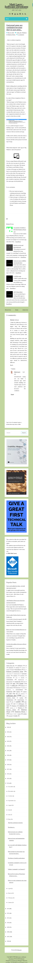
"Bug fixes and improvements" (15, 822)
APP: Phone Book (18, 292)
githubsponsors (21, 679)
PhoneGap (17, 687)
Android (17, 667)
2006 (8, 941)
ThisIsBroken (9, 700)
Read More (18, 241)
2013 (8, 908)
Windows (14, 706)
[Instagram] (20, 14)
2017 (8, 769)
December (10, 786)
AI (26, 665)
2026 (8, 727)
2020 (8, 755)
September (11, 800)
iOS (24, 681)
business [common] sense (14, 671)
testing (21, 698)
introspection (9, 681)
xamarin (10, 716)
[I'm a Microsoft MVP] (12, 14)
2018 (8, 764)
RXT (17, 693)
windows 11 (12, 707)
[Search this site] (25, 14)
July (9, 810)
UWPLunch (21, 704)
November (11, 791)
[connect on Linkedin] (17, 14)
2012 (8, 913)
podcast (23, 687)
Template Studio (10, 698)
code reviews (9, 673)
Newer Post (8, 309)
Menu (7, 19)
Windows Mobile (11, 710)
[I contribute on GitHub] (9, 14)
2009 (8, 927)
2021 (8, 750)
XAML (15, 716)
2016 (8, 774)
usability (18, 702)
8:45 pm (17, 320)
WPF (15, 713)
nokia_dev (19, 32)
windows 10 (23, 706)
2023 (8, 741)
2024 (8, 736)
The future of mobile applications (16, 858)
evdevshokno (9, 679)
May (9, 819)
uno (12, 701)
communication (17, 673)
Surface (23, 695)
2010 (8, 922)
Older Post (25, 309)
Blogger (19, 950)
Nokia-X (23, 685)
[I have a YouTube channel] (15, 14)
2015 (8, 778)
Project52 (9, 691)
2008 (8, 932)
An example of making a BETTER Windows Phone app (20, 229)
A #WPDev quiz (17, 276)
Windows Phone (11, 34)
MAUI (7, 683)
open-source (9, 687)
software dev (11, 695)
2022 (8, 746)
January (10, 902)
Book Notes (18, 669)
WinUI (11, 713)
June (9, 814)
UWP (14, 704)
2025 (8, 732)
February (10, 898)
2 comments (21, 34)
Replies (13, 368)
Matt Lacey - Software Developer (16, 5)
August (10, 805)
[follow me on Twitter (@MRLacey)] (7, 14)
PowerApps (8, 689)
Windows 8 (21, 708)
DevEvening (9, 677)
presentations (19, 689)
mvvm (7, 685)
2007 (8, 936)
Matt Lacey (17, 372)
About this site (10, 665)
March (10, 893)
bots (24, 669)
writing (25, 714)
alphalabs (11, 667)
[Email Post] (7, 218)
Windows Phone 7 (21, 712)
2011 (8, 918)
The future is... (11, 827)
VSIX (7, 706)
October (10, 796)
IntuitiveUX (17, 681)
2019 (8, 760)
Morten (12, 320)
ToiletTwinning (20, 700)
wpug (19, 714)
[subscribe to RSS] (22, 14)
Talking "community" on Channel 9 (16, 869)
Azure (7, 669)
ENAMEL (22, 677)
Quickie (18, 691)
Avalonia (23, 667)
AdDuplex (19, 665)
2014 (8, 783)
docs (16, 677)
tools (7, 701)
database (15, 675)
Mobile (21, 683)
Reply (11, 365)
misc (14, 683)
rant (10, 693)
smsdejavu (23, 693)
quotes (25, 691)
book (12, 669)
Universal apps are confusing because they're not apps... (14, 27)
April (9, 888)
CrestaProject (14, 960)
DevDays (22, 675)
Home (16, 309)
